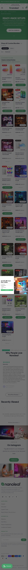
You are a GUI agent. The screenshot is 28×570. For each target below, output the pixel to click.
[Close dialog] (27, 276)
